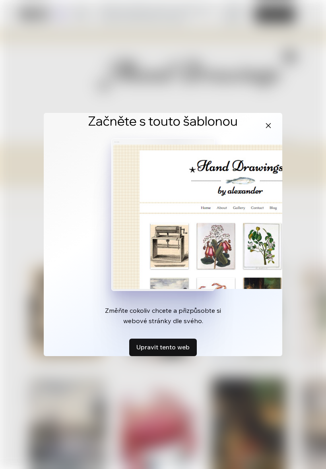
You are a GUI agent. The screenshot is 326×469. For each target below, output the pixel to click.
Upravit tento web (163, 347)
